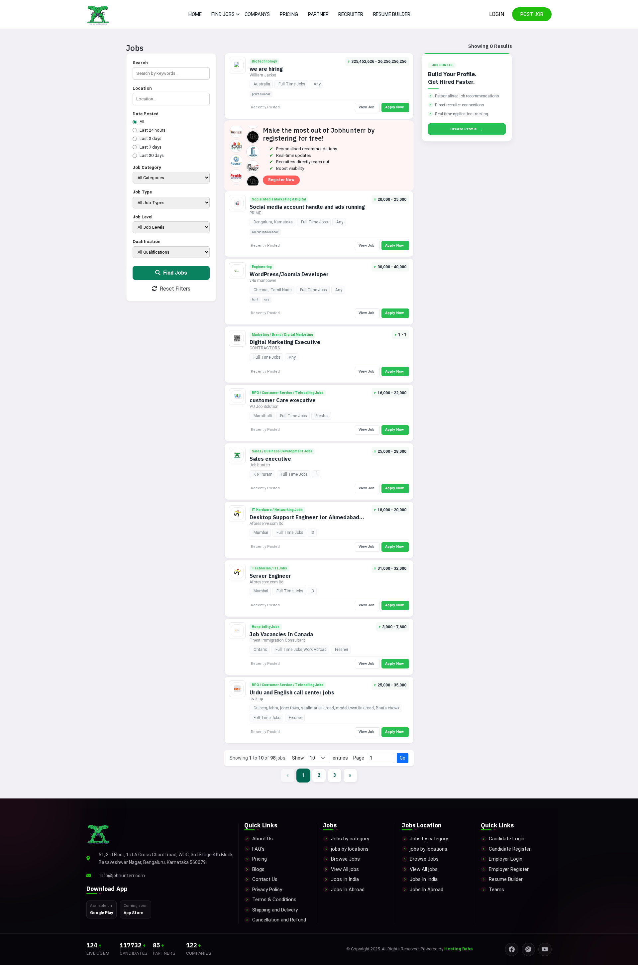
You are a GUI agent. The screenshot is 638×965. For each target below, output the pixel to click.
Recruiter (350, 14)
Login (496, 14)
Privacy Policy (267, 890)
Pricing (289, 14)
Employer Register (509, 869)
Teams (496, 890)
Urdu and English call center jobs (292, 692)
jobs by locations (350, 849)
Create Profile (466, 129)
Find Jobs (174, 273)
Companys (257, 14)
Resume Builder (391, 14)
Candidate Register (510, 849)
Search (140, 62)
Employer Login (505, 859)
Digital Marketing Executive (285, 342)
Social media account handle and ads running (307, 206)
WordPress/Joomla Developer (289, 274)
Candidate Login (506, 839)
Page (358, 758)
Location (142, 88)
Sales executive (270, 458)
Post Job (531, 14)
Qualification (146, 241)
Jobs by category (350, 839)
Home (194, 14)
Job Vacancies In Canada (281, 634)
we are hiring (266, 68)
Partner (318, 14)
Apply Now (394, 107)
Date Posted (146, 113)
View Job (366, 107)
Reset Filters (174, 289)
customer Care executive (283, 400)
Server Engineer (270, 575)
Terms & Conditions (274, 900)
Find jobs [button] (222, 14)
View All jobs (345, 869)
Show (298, 758)
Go (402, 758)
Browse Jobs (345, 859)
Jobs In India (345, 879)
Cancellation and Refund (279, 920)
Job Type (142, 191)
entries (340, 758)
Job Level (143, 216)
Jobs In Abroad (348, 890)
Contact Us (264, 879)
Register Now (281, 180)
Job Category (147, 167)
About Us (262, 839)
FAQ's (258, 849)
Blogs (258, 869)
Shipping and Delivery (275, 910)
